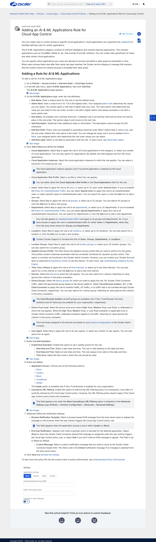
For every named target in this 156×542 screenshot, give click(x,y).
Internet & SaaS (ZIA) (95, 4)
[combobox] (66, 4)
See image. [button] (34, 93)
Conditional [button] (41, 379)
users (71, 187)
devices (53, 274)
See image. (34, 410)
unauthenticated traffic (68, 219)
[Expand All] (139, 34)
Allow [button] (38, 369)
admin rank (107, 103)
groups (74, 200)
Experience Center (59, 261)
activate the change (50, 454)
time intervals (78, 267)
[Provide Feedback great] (61, 520)
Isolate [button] (39, 383)
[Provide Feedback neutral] (78, 520)
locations (77, 231)
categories (126, 42)
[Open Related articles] (153, 118)
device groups (62, 280)
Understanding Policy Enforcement (109, 459)
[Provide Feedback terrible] (94, 520)
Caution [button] (39, 373)
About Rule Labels (115, 140)
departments (81, 207)
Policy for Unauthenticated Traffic (50, 191)
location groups (86, 244)
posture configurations (101, 322)
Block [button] (38, 376)
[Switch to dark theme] (144, 4)
